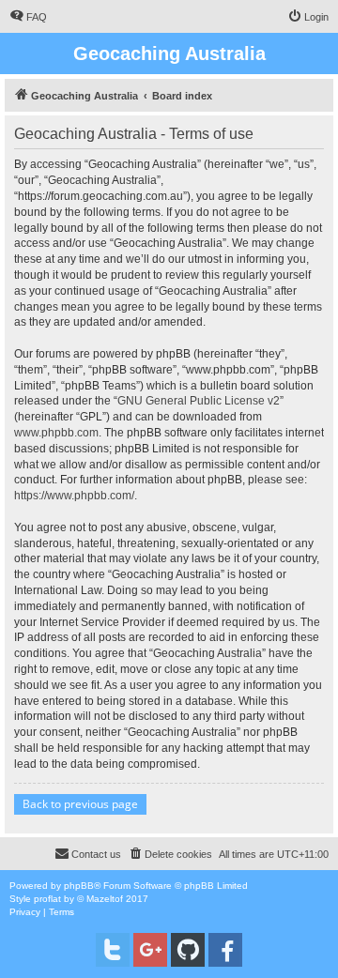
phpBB (79, 885)
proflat (47, 899)
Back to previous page (80, 804)
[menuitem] (28, 17)
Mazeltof (104, 899)
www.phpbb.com (56, 432)
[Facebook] (225, 950)
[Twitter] (113, 950)
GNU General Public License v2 (198, 400)
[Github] (188, 950)
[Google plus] (150, 950)
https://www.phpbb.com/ (74, 495)
